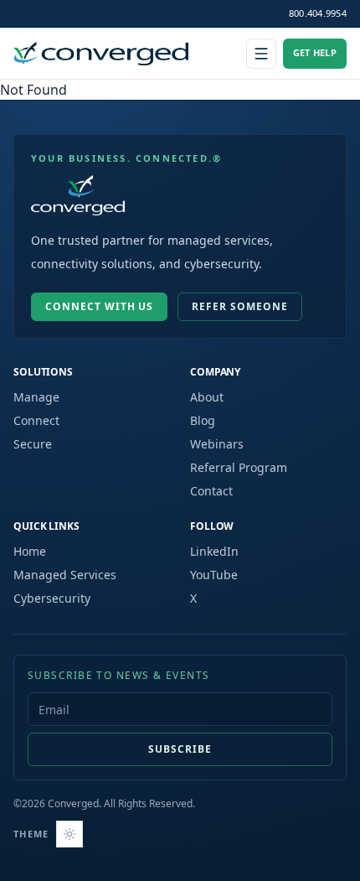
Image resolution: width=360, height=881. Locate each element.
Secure (32, 444)
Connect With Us (99, 306)
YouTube (214, 575)
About (207, 397)
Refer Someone (239, 306)
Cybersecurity (51, 598)
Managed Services (64, 575)
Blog (202, 420)
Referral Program (238, 467)
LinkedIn (214, 551)
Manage (36, 397)
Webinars (217, 444)
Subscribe (180, 749)
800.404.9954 (318, 13)
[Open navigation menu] (261, 54)
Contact (211, 491)
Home (29, 551)
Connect (36, 420)
